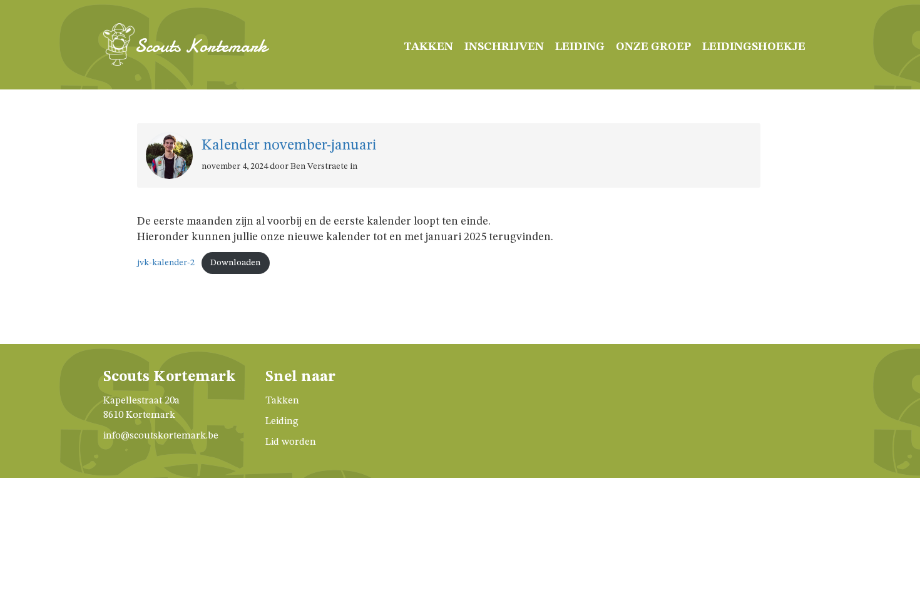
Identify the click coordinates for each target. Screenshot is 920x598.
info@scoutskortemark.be (160, 436)
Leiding (580, 47)
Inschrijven (504, 47)
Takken (428, 47)
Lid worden (290, 442)
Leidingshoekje (753, 47)
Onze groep (653, 47)
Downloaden (235, 262)
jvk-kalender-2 (166, 262)
